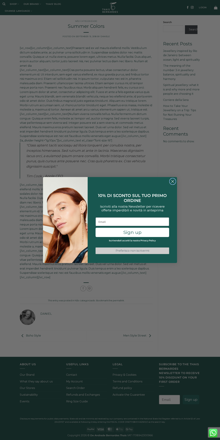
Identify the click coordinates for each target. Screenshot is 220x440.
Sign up (132, 232)
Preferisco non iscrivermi (132, 250)
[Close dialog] (173, 181)
